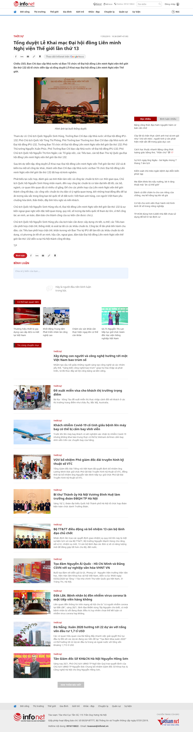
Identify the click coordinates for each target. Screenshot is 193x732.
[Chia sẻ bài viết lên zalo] (22, 56)
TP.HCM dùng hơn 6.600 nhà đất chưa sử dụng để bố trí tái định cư (155, 215)
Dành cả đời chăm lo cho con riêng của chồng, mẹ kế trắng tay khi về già (154, 194)
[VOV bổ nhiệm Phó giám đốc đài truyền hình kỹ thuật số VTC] (32, 466)
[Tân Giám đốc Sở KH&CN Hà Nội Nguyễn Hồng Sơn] (32, 665)
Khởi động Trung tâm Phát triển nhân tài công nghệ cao (55, 332)
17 (171, 152)
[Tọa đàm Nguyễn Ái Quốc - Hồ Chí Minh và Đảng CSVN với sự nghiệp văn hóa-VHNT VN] (32, 570)
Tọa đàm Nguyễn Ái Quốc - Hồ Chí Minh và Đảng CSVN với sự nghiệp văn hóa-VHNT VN (89, 566)
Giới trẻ (80, 11)
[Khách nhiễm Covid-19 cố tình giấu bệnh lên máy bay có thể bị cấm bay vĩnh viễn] (32, 432)
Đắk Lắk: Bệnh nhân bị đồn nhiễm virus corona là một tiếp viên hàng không (90, 597)
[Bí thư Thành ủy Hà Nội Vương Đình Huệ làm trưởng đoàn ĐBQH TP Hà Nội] (32, 501)
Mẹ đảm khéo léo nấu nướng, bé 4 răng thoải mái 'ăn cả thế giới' (154, 183)
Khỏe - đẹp (94, 11)
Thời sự (19, 36)
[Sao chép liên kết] (34, 56)
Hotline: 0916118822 (125, 4)
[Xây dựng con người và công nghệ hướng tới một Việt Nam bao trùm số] (32, 363)
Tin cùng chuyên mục (28, 345)
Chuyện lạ (109, 11)
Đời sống (25, 11)
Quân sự (123, 11)
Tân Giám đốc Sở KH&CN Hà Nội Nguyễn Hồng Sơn (91, 659)
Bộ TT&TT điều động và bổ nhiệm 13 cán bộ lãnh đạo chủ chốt (89, 531)
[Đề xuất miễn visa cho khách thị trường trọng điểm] (32, 397)
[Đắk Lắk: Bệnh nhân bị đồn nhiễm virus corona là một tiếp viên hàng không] (32, 602)
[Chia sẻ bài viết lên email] (28, 56)
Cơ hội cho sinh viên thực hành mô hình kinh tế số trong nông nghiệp (154, 205)
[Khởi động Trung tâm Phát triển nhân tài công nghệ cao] (56, 316)
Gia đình (67, 11)
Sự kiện (136, 11)
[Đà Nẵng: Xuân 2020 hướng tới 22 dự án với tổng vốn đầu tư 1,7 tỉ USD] (32, 634)
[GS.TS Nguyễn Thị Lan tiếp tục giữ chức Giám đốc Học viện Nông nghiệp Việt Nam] (115, 316)
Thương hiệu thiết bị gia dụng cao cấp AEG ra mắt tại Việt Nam (26, 332)
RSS (177, 11)
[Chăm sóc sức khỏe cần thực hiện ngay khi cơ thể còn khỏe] (85, 316)
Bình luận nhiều (168, 118)
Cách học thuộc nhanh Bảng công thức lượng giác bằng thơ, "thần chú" (154, 151)
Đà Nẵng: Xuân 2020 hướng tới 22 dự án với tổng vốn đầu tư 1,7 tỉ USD (90, 629)
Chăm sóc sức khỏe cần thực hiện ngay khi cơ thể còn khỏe (85, 332)
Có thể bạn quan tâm (28, 301)
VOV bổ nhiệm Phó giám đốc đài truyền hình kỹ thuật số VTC (89, 462)
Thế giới (54, 11)
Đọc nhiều (145, 118)
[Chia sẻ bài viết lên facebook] (16, 56)
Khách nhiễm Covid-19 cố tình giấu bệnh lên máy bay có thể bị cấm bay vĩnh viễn (90, 427)
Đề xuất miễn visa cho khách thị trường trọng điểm (88, 392)
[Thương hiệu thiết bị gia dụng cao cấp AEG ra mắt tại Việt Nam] (27, 316)
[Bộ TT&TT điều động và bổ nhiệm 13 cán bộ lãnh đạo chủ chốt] (32, 536)
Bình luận (20, 255)
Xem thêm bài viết (71, 684)
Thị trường (40, 11)
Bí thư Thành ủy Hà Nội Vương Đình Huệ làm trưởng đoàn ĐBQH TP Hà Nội (87, 496)
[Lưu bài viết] (40, 56)
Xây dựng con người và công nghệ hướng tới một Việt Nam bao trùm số (91, 358)
